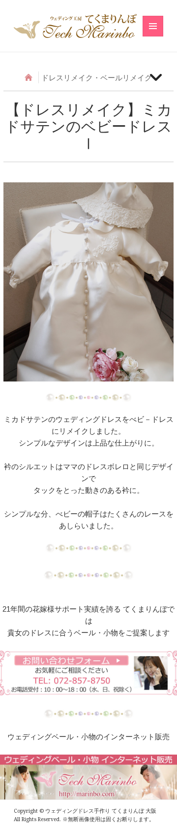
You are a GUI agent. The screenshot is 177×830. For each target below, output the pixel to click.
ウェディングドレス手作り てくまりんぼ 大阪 (75, 26)
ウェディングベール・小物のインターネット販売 (88, 736)
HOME (29, 77)
